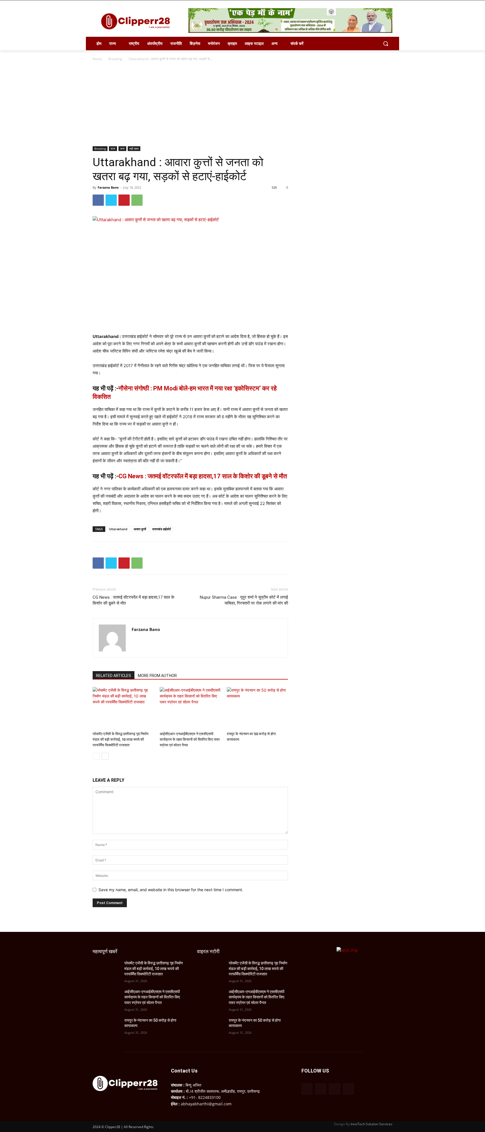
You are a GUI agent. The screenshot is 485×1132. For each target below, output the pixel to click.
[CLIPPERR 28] (137, 21)
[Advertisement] (242, 104)
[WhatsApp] (137, 200)
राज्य (113, 148)
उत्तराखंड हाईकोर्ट (161, 529)
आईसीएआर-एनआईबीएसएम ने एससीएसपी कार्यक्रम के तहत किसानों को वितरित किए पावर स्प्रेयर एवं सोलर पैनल (190, 739)
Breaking (115, 58)
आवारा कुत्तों (140, 529)
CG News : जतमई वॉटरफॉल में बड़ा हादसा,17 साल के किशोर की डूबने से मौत (202, 476)
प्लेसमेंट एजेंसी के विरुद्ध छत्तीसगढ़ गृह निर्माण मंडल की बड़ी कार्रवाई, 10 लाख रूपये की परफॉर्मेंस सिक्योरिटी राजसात (120, 739)
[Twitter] (111, 200)
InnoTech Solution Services (371, 1124)
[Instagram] (320, 1088)
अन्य (122, 148)
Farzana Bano (108, 187)
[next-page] (105, 756)
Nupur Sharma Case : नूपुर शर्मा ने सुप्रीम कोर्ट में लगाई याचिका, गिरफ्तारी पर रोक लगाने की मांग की (244, 600)
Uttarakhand (118, 529)
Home (97, 58)
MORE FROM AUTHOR (157, 675)
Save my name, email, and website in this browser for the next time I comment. (171, 889)
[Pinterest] (124, 200)
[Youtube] (348, 1088)
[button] (385, 43)
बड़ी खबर (134, 148)
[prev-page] (96, 756)
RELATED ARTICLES (113, 675)
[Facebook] (98, 200)
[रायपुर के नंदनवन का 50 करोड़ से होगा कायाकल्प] (257, 708)
